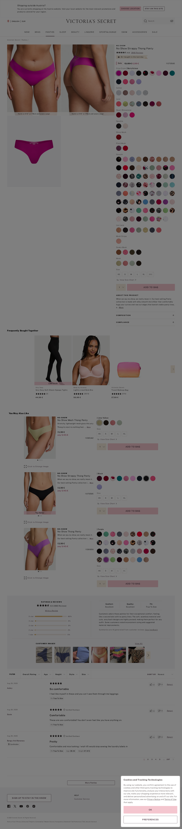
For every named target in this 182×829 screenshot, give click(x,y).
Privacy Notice (153, 799)
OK (150, 810)
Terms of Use (170, 799)
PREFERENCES (150, 819)
